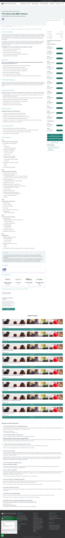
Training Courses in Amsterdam (38, 526)
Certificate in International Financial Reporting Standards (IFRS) (13, 337)
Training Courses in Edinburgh (38, 522)
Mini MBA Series (51, 150)
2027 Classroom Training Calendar (54, 527)
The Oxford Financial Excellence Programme (7, 298)
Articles (18, 529)
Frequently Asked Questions (37, 527)
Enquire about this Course (55, 137)
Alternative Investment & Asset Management (54, 148)
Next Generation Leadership (22, 517)
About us (18, 527)
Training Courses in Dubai (37, 523)
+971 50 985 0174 (10, 431)
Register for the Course (55, 134)
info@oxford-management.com (12, 432)
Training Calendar (36, 517)
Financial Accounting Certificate (7, 350)
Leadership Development (21, 515)
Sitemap (34, 530)
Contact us (19, 526)
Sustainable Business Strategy (22, 518)
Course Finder (23, 3)
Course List (35, 531)
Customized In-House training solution (55, 518)
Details (9, 309)
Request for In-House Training (55, 139)
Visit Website (7, 285)
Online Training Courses (53, 517)
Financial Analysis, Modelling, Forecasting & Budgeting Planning (13, 325)
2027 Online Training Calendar (54, 529)
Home (2, 26)
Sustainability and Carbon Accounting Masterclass (11, 362)
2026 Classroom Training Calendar (54, 525)
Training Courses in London (37, 518)
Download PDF (55, 142)
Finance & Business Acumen (8, 26)
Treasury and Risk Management (22, 519)
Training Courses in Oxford (37, 519)
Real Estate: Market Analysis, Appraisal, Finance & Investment (12, 375)
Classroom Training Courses (53, 515)
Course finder (35, 515)
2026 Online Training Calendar (54, 526)
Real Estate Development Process (8, 413)
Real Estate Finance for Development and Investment (11, 400)
